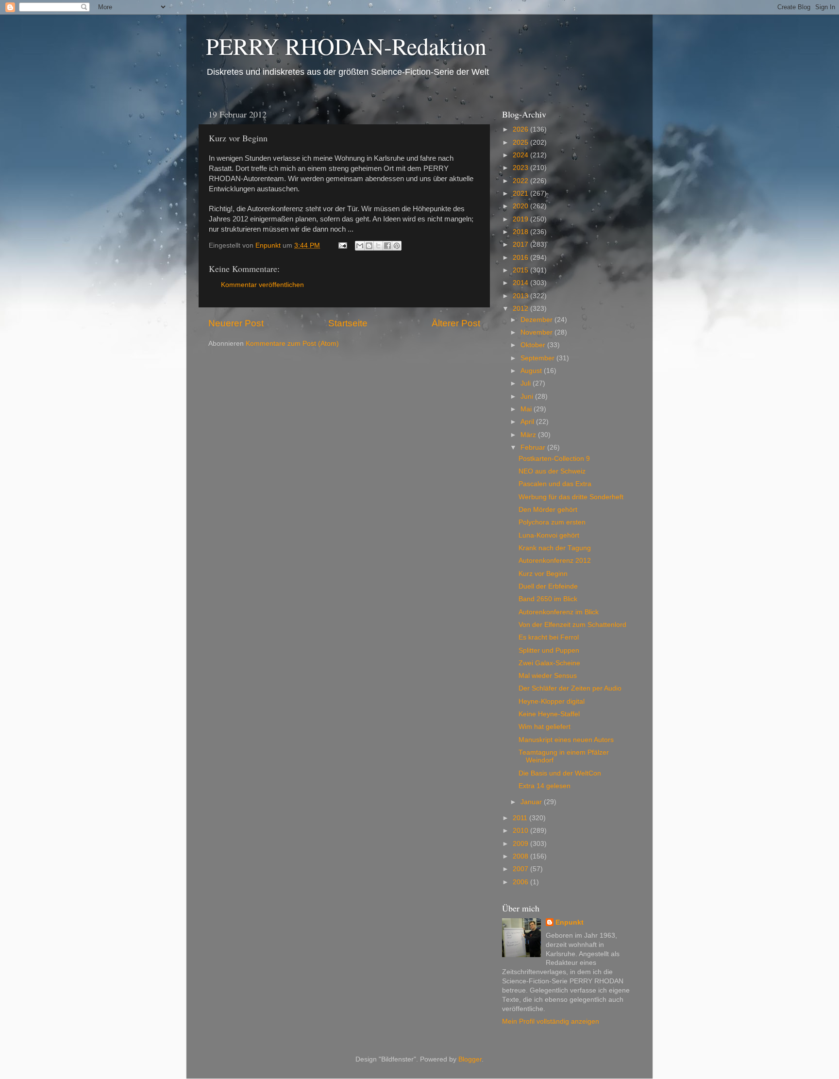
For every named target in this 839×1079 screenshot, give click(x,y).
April (528, 421)
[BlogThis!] (369, 246)
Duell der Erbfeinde (548, 586)
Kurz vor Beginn (543, 573)
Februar (533, 447)
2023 (521, 167)
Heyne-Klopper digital (552, 701)
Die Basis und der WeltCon (560, 773)
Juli (526, 383)
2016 (521, 257)
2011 (521, 818)
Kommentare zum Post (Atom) (292, 343)
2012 (521, 308)
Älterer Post (456, 323)
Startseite (348, 323)
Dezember (537, 319)
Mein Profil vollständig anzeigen (550, 1021)
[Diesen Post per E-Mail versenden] (360, 246)
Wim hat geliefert (545, 726)
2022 (521, 181)
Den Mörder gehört (548, 509)
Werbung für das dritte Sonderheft (571, 497)
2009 (521, 843)
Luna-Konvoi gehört (549, 535)
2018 (521, 232)
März (529, 434)
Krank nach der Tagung (555, 548)
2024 (521, 155)
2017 (521, 244)
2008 (521, 856)
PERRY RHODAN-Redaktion (346, 45)
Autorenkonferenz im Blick (559, 612)
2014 (521, 283)
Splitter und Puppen (549, 650)
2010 (521, 830)
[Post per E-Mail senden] (342, 245)
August (532, 370)
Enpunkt (569, 922)
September (538, 358)
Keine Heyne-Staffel (549, 714)
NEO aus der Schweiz (552, 471)
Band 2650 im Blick (548, 599)
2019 (521, 219)
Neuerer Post (236, 323)
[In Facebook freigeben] (387, 246)
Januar (532, 802)
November (537, 332)
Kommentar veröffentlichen (262, 284)
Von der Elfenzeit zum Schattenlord (572, 624)
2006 (521, 882)
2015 (521, 270)
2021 (521, 193)
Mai (527, 409)
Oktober (533, 345)
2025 (521, 142)
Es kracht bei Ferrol (549, 637)
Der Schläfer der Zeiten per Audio (570, 688)
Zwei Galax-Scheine (549, 663)
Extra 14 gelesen (545, 786)
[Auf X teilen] (378, 246)
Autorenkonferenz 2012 (555, 560)
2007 (521, 869)
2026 (521, 129)
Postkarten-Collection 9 (554, 458)
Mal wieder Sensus (548, 675)
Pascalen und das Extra (555, 484)
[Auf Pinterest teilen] (397, 246)
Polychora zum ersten (552, 522)
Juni (527, 396)
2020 (521, 206)
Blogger (470, 1059)
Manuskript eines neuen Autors (566, 739)
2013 (521, 296)
